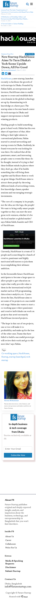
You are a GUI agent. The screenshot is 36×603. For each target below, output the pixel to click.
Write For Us (11, 548)
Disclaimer (10, 567)
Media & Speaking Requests (14, 562)
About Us (9, 537)
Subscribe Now (18, 455)
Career (8, 540)
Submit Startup (12, 571)
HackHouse (6, 79)
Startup (4, 357)
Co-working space (9, 354)
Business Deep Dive (7, 54)
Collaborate (10, 544)
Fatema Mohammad (9, 70)
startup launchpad (17, 357)
